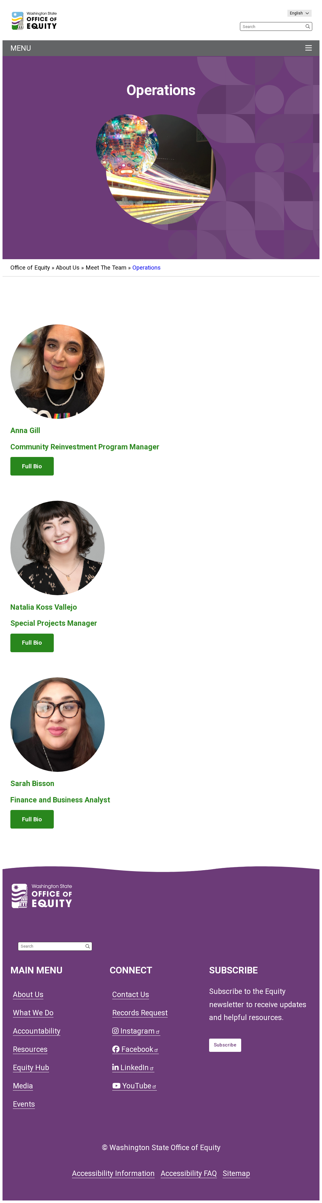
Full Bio (37, 466)
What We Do (33, 1012)
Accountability (36, 1031)
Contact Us (130, 994)
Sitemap (236, 1173)
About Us (68, 267)
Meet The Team (106, 267)
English (296, 13)
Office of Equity (30, 267)
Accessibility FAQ (189, 1173)
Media (23, 1085)
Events (24, 1104)
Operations (146, 267)
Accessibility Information (113, 1173)
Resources (30, 1049)
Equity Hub (31, 1067)
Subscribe (225, 1045)
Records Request (140, 1012)
